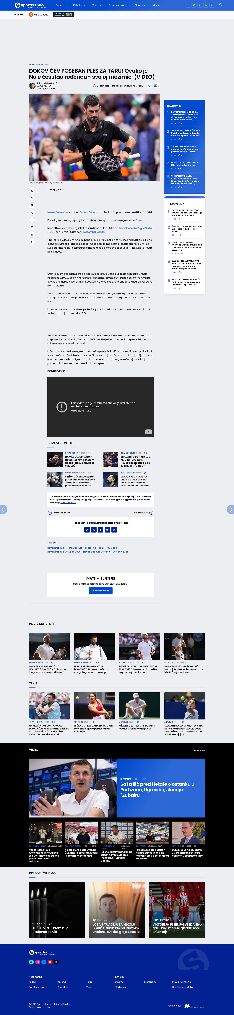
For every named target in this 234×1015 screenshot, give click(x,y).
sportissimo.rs (49, 88)
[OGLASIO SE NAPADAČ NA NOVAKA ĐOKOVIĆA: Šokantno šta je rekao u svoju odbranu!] (49, 646)
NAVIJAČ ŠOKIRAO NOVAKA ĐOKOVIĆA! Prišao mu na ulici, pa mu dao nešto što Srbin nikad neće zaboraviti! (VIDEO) (49, 730)
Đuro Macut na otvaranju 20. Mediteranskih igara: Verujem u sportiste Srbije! (188, 852)
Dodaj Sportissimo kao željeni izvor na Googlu (120, 86)
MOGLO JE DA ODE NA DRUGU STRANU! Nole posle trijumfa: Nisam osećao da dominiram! (135, 481)
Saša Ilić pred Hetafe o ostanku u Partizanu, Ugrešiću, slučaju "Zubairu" (157, 789)
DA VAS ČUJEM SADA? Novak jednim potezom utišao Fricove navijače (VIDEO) (79, 461)
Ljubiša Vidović (50, 83)
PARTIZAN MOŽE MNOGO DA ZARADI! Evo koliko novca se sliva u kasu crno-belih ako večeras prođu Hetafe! (184, 116)
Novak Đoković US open (96, 551)
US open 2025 (120, 551)
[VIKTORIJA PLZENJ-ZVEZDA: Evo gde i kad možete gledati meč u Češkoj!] (177, 910)
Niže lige (36, 924)
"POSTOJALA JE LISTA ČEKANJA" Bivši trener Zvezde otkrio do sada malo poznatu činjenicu (186, 133)
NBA (94, 920)
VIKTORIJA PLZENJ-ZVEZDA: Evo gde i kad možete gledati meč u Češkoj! (177, 928)
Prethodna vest (61, 512)
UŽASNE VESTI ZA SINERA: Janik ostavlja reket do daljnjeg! (137, 727)
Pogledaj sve (199, 750)
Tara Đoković (74, 548)
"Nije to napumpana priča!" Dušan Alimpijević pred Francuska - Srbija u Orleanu (117, 856)
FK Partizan (125, 779)
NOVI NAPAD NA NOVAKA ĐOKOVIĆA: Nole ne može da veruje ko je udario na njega (91, 669)
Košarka (77, 5)
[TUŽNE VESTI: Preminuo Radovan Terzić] (57, 910)
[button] (203, 833)
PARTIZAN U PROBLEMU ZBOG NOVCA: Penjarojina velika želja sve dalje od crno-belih (187, 213)
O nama (119, 982)
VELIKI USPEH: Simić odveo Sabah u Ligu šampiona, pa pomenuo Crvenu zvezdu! (184, 149)
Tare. (139, 220)
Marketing (120, 987)
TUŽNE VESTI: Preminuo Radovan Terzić (50, 930)
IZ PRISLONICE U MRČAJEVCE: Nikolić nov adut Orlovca (184, 163)
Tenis (95, 5)
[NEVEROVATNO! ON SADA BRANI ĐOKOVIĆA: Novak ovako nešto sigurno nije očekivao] (139, 646)
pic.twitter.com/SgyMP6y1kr (135, 228)
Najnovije (19, 14)
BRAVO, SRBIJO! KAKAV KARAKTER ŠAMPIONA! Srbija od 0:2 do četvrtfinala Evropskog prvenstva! (187, 246)
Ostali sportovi (116, 5)
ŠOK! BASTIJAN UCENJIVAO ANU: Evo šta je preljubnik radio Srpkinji (187, 229)
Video (156, 5)
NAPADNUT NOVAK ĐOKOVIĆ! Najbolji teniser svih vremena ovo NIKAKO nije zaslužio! (186, 282)
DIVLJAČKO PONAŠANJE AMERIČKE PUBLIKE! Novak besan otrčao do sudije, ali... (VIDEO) (135, 461)
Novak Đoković (36, 65)
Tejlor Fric (90, 548)
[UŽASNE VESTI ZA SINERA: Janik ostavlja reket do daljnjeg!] (139, 705)
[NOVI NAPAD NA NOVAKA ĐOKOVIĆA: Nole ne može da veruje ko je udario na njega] (94, 646)
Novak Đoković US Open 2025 (64, 551)
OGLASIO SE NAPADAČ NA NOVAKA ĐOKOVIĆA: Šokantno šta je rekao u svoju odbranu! (47, 669)
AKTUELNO (78, 722)
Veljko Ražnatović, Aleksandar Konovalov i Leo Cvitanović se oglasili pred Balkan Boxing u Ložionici (44, 855)
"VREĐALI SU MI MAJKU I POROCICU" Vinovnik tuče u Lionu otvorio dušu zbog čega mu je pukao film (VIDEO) (185, 180)
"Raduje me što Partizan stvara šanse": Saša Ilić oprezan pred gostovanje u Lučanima (152, 854)
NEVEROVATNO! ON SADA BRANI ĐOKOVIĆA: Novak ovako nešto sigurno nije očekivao (138, 669)
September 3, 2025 (94, 232)
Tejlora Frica (87, 212)
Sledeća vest (141, 512)
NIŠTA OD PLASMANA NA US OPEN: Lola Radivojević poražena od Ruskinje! (93, 728)
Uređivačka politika (182, 987)
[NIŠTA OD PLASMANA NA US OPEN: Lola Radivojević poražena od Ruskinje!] (94, 705)
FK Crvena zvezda (73, 846)
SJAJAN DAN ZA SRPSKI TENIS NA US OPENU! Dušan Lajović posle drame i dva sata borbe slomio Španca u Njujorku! (183, 730)
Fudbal (59, 5)
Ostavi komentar (100, 590)
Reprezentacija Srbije (107, 847)
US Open (112, 548)
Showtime (140, 5)
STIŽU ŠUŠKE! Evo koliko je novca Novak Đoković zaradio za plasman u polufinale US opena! (80, 481)
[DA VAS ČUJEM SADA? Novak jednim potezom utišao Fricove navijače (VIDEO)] (55, 459)
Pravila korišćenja (181, 982)
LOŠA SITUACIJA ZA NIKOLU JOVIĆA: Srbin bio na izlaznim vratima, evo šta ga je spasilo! (116, 928)
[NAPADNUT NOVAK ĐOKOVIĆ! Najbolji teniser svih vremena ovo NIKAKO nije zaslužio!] (184, 646)
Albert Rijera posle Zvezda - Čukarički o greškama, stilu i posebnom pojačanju (81, 852)
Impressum (150, 982)
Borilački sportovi (38, 846)
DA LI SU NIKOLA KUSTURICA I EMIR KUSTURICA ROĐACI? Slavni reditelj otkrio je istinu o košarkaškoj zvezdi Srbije (187, 265)
